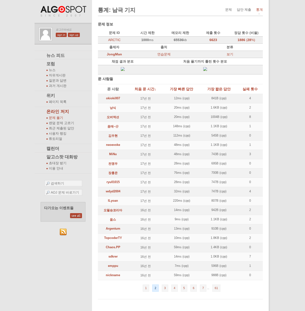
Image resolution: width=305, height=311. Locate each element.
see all (76, 216)
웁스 (113, 219)
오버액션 (113, 117)
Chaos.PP (113, 247)
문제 (228, 9)
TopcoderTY (113, 238)
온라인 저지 (57, 111)
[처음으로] (64, 9)
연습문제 (164, 54)
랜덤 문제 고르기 (61, 123)
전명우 (113, 163)
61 (216, 288)
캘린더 (52, 148)
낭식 (113, 108)
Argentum (113, 228)
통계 (259, 9)
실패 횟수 (250, 89)
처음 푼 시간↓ (145, 89)
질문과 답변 (57, 80)
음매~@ (113, 126)
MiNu (113, 154)
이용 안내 (56, 168)
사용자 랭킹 (57, 133)
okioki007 (113, 98)
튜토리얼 (55, 139)
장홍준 (113, 173)
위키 (50, 95)
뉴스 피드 (55, 55)
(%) (246, 40)
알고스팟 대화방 (62, 156)
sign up (73, 35)
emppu (113, 266)
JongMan (114, 54)
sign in (61, 35)
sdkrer (113, 256)
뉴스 (52, 70)
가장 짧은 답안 (219, 89)
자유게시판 (57, 75)
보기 (230, 54)
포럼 (50, 63)
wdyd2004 (113, 191)
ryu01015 (113, 182)
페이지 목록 (57, 102)
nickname (113, 275)
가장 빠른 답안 (181, 89)
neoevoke (113, 145)
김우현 (113, 135)
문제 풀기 (56, 118)
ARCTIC (114, 40)
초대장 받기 (57, 163)
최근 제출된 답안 (61, 128)
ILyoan (113, 200)
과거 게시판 (57, 86)
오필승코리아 (113, 210)
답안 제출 (244, 9)
